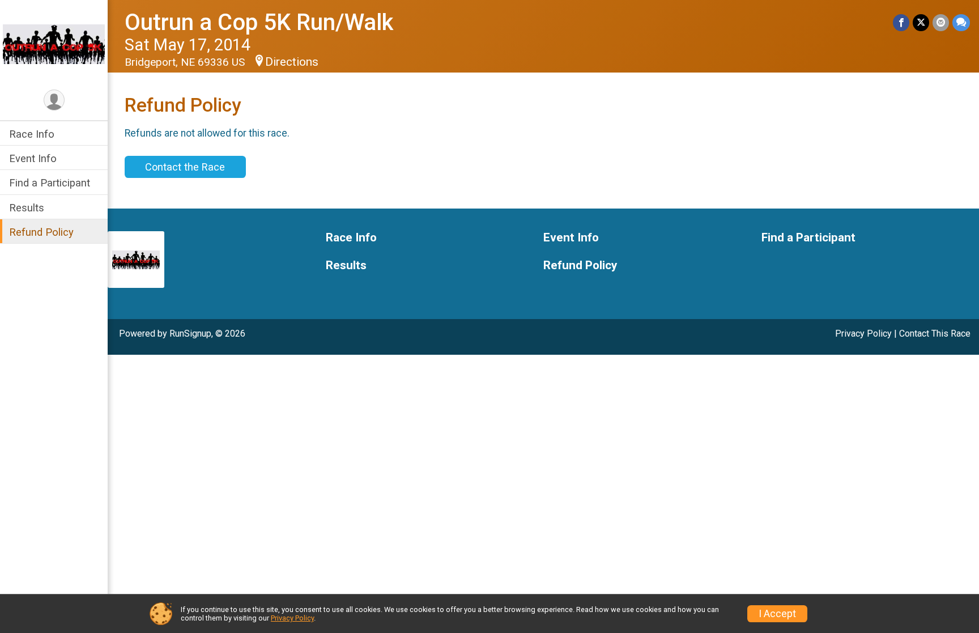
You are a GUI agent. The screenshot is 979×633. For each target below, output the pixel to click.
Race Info (31, 134)
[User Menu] (54, 100)
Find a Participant (49, 183)
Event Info (33, 158)
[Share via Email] (941, 22)
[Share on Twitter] (921, 22)
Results (26, 208)
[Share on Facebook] (901, 22)
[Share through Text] (961, 22)
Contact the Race (185, 167)
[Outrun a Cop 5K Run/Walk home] (54, 43)
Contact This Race (935, 333)
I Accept (777, 613)
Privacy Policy (863, 333)
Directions (291, 62)
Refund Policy (41, 232)
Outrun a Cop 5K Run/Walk (259, 22)
